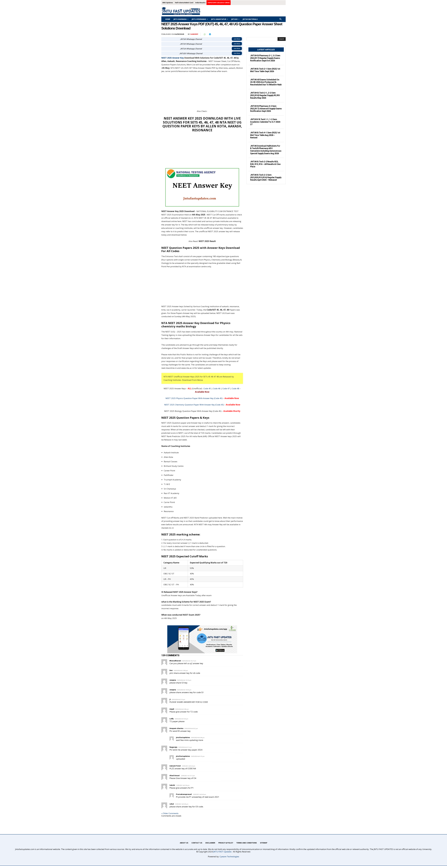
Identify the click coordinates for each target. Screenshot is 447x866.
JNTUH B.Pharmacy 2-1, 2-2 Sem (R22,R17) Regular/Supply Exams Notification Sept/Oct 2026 (265, 58)
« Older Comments (169, 813)
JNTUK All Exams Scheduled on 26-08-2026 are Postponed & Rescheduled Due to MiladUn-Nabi (266, 82)
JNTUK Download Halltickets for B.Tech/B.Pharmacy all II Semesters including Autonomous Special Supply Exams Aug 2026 (265, 150)
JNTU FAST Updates (222, 851)
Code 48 (235, 388)
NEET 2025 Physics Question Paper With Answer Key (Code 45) (194, 398)
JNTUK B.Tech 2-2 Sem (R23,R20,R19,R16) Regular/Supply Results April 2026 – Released (265, 177)
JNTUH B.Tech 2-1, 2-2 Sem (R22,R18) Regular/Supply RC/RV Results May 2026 (265, 95)
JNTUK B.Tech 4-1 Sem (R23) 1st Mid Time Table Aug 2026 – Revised (265, 135)
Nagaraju (173, 747)
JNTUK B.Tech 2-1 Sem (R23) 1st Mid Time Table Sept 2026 (265, 70)
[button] (280, 19)
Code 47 (226, 388)
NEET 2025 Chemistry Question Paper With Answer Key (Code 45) (194, 404)
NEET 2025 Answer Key (172, 57)
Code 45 (207, 388)
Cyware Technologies (229, 856)
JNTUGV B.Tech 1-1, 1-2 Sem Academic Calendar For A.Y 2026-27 (265, 122)
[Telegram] (210, 34)
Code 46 (216, 388)
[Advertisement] (202, 92)
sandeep (194, 34)
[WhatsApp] (204, 34)
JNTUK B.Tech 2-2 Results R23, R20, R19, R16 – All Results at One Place (265, 164)
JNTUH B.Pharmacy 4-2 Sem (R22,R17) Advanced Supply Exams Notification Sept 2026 (266, 108)
